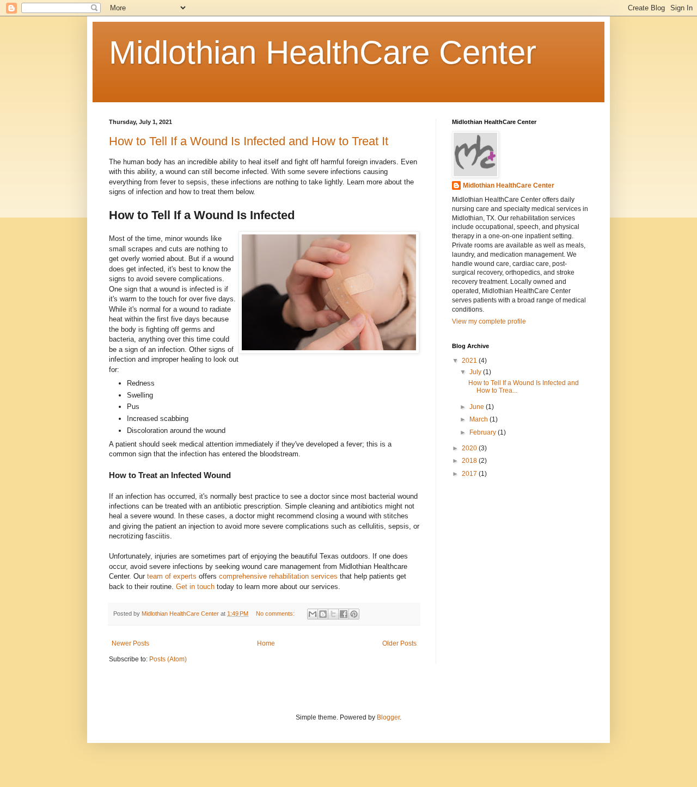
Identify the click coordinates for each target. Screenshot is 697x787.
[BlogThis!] (322, 614)
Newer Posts (130, 643)
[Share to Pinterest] (353, 614)
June (477, 407)
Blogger (388, 717)
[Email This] (312, 614)
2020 (470, 448)
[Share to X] (333, 614)
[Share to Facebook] (343, 614)
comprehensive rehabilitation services (278, 576)
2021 (470, 360)
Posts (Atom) (168, 659)
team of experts (172, 576)
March (479, 419)
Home (266, 643)
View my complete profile (489, 321)
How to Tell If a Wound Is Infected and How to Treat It (248, 141)
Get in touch (195, 586)
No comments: (276, 613)
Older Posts (399, 643)
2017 (470, 474)
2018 (470, 460)
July (476, 372)
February (483, 432)
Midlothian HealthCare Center (322, 52)
